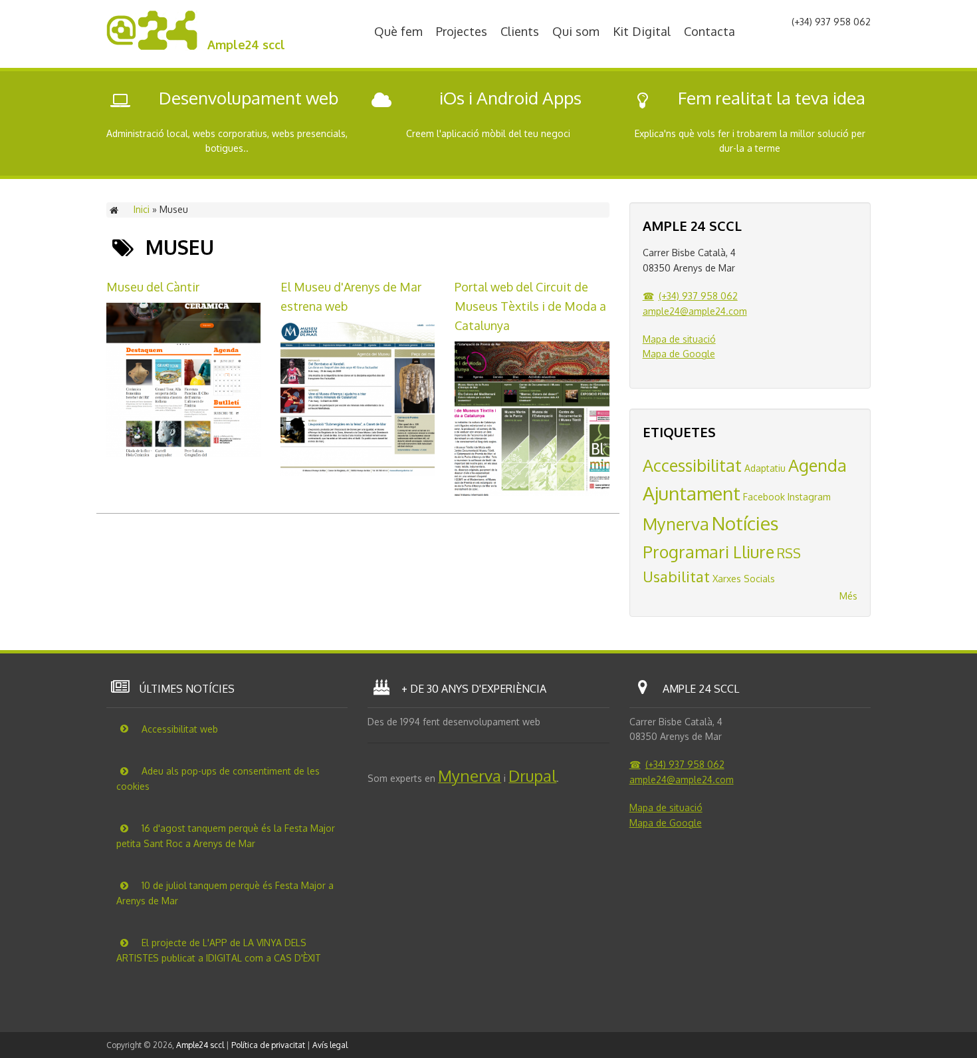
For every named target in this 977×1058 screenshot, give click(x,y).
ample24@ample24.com (695, 311)
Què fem (398, 31)
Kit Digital (642, 31)
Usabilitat (676, 576)
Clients (519, 31)
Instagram (809, 496)
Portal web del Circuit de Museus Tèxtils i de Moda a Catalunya (530, 306)
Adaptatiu (765, 468)
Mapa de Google (679, 353)
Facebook (764, 496)
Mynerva (676, 523)
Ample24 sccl (246, 44)
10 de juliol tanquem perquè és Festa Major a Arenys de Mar (225, 893)
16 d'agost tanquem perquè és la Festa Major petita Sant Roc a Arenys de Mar (225, 835)
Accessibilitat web (178, 728)
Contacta (709, 31)
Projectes (461, 31)
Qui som (575, 31)
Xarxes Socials (743, 578)
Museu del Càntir (152, 286)
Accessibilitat (692, 465)
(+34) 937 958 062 (698, 295)
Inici (142, 209)
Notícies (745, 523)
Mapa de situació (679, 339)
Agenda (817, 465)
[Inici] (151, 47)
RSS (789, 553)
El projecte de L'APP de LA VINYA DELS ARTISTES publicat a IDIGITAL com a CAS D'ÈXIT (218, 950)
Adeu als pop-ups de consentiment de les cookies (218, 778)
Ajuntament (691, 493)
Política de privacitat (268, 1045)
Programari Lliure (708, 551)
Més (848, 596)
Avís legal (330, 1045)
